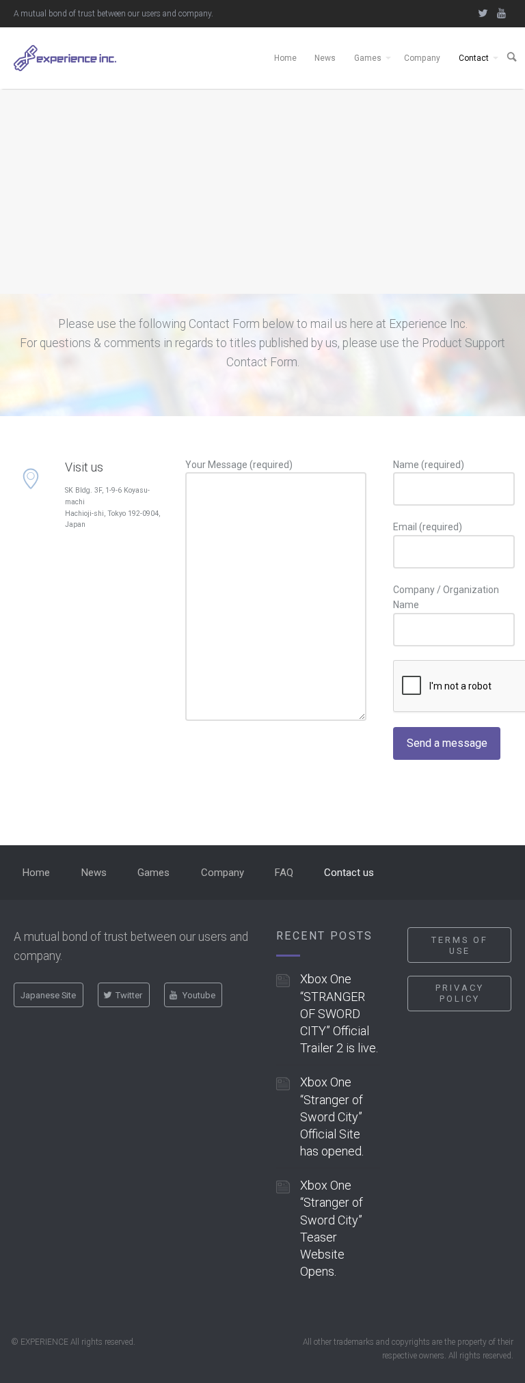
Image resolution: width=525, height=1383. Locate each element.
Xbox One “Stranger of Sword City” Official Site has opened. (332, 1116)
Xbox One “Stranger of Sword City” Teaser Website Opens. (331, 1228)
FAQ (284, 872)
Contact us (349, 872)
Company (422, 58)
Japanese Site (48, 995)
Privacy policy (459, 993)
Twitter (129, 995)
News (325, 58)
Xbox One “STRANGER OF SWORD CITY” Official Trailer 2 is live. (339, 1013)
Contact (474, 58)
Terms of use (459, 945)
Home (285, 58)
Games (367, 58)
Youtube (199, 995)
